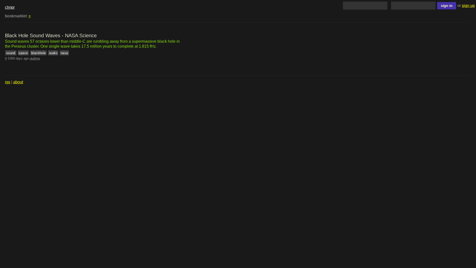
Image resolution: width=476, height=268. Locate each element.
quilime (35, 58)
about (18, 82)
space (23, 53)
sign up (468, 5)
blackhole (38, 53)
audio (53, 53)
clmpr (10, 7)
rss (7, 82)
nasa (64, 53)
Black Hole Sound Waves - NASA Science (51, 35)
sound (10, 53)
